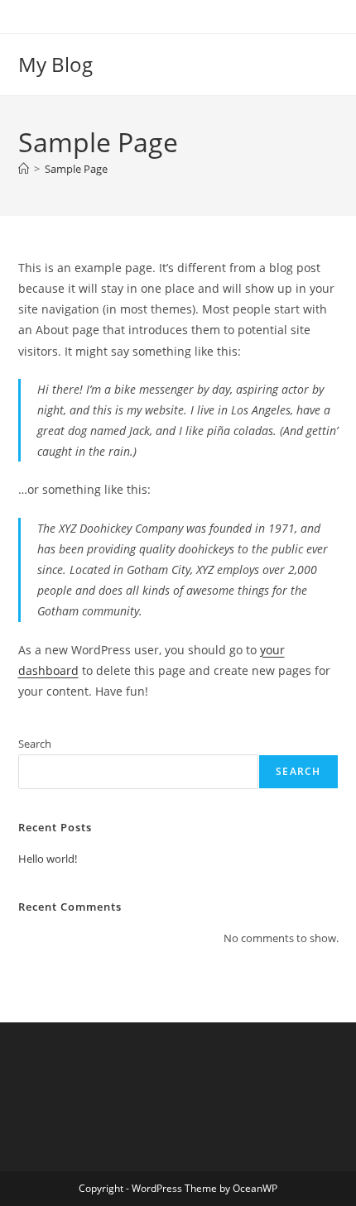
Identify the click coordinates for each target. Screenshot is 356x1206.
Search (34, 743)
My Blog (55, 64)
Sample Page (76, 168)
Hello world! (47, 858)
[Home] (23, 168)
